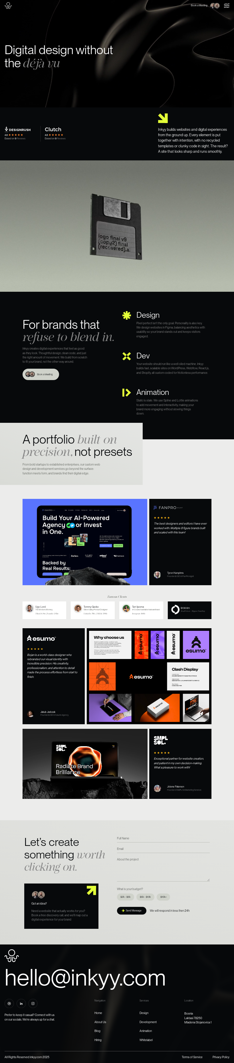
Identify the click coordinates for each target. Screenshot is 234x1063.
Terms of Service (192, 1057)
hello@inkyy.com (85, 977)
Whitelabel (146, 1040)
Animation (146, 1031)
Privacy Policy (221, 1057)
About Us (100, 1022)
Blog (97, 1031)
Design (144, 1013)
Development (148, 1022)
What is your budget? (130, 889)
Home (98, 1013)
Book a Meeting (199, 5)
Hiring (98, 1040)
